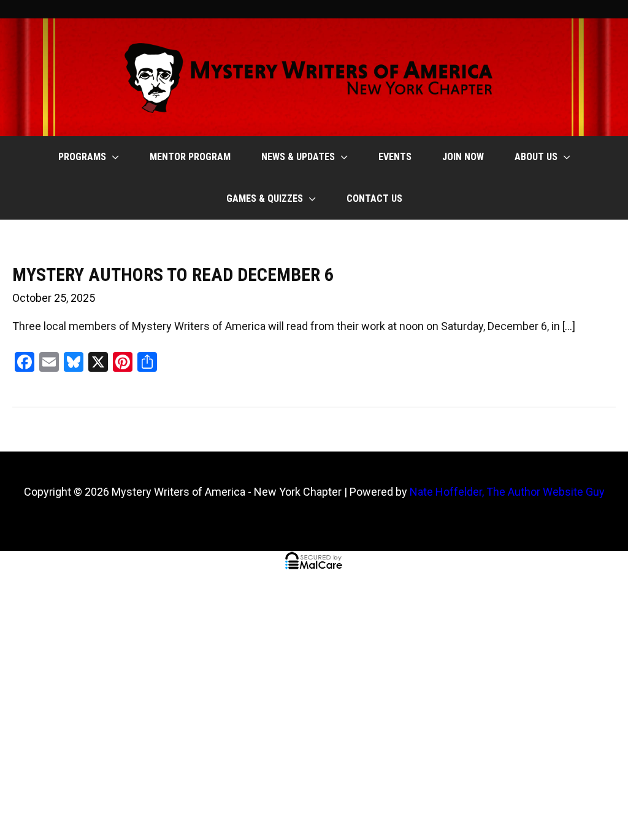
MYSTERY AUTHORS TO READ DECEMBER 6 (173, 274)
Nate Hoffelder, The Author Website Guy (507, 491)
